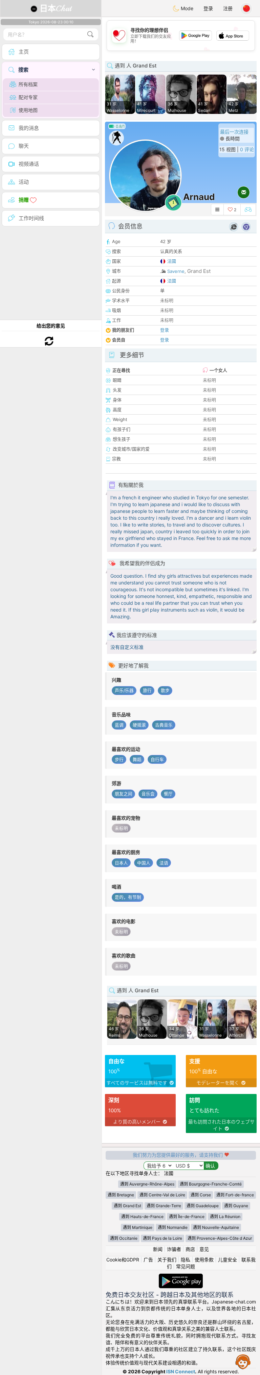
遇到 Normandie (173, 1227)
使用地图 (28, 110)
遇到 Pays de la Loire (162, 1238)
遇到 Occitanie (123, 1238)
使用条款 (204, 1259)
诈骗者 (174, 1249)
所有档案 (28, 84)
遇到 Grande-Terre (164, 1205)
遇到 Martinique (137, 1227)
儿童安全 (227, 1259)
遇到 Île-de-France (186, 1216)
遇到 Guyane (236, 1205)
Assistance (243, 1361)
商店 (190, 1249)
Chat (55, 8)
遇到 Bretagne (121, 1194)
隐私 (185, 1259)
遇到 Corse (201, 1194)
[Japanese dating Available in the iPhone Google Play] (181, 1277)
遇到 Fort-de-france (235, 1194)
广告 (148, 1259)
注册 (228, 8)
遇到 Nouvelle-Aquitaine (216, 1227)
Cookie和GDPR (122, 1259)
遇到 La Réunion (225, 1216)
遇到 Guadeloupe (203, 1205)
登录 (208, 8)
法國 (171, 261)
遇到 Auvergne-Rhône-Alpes (147, 1184)
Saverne (176, 271)
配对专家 (28, 97)
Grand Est (199, 271)
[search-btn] (90, 34)
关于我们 (166, 1259)
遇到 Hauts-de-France (142, 1216)
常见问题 (185, 1266)
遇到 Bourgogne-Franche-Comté (211, 1184)
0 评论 (247, 149)
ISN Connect (180, 1371)
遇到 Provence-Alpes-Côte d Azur (220, 1238)
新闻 (157, 1249)
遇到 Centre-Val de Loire (162, 1194)
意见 (204, 1249)
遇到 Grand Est (127, 1205)
